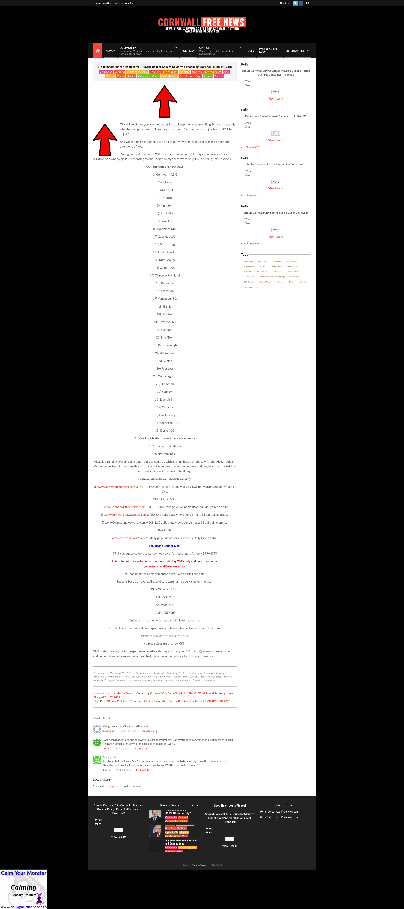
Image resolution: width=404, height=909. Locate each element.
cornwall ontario (141, 680)
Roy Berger (262, 261)
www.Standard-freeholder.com (124, 507)
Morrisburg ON (212, 71)
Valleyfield (302, 282)
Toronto (208, 76)
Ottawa (121, 76)
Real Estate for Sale (251, 287)
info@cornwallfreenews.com (281, 817)
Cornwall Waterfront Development (272, 282)
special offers (183, 680)
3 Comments (209, 680)
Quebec (131, 76)
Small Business (169, 76)
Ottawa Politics (277, 271)
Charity (262, 266)
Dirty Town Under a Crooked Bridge (272, 277)
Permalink (148, 731)
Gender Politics (276, 266)
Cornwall (119, 71)
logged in (113, 786)
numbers (169, 680)
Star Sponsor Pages (191, 76)
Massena (247, 271)
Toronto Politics (249, 266)
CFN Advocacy (261, 271)
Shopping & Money (148, 76)
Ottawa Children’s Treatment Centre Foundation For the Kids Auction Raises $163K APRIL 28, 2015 (168, 701)
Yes (248, 81)
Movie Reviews (293, 271)
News (226, 71)
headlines (158, 680)
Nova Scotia (248, 261)
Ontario (110, 76)
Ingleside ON (170, 71)
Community (106, 71)
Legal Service (292, 261)
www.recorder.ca (123, 538)
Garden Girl (294, 277)
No (248, 85)
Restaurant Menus (293, 266)
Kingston (185, 71)
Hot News (182, 813)
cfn (129, 680)
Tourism (219, 76)
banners (121, 680)
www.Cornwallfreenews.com (116, 486)
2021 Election (249, 277)
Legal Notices (277, 261)
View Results (276, 98)
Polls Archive (251, 147)
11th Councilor (249, 282)
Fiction (291, 282)
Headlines (155, 71)
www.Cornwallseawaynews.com (124, 514)
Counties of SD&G (137, 71)
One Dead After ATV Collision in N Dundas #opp (181, 826)
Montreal (197, 71)
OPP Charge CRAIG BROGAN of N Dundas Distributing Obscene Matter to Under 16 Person (180, 841)
